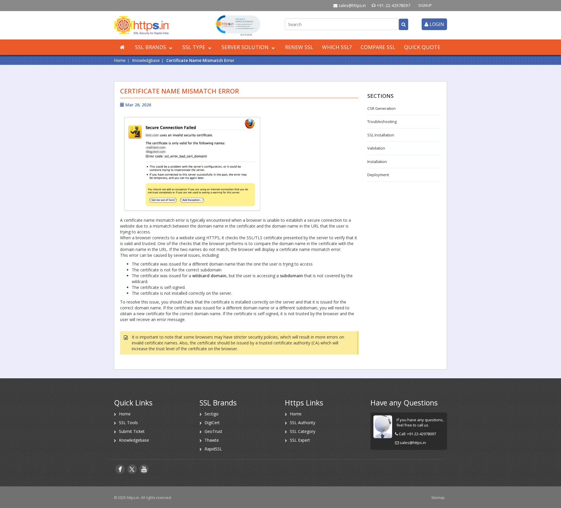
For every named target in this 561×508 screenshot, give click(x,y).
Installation (377, 161)
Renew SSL (299, 47)
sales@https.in (351, 5)
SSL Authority (302, 422)
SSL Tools (128, 422)
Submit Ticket (132, 431)
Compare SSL (378, 47)
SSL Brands (151, 47)
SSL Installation (380, 135)
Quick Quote (422, 47)
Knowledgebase (134, 440)
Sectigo (212, 414)
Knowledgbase (146, 60)
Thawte (212, 440)
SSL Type (194, 47)
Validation (376, 148)
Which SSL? (337, 47)
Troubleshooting (381, 121)
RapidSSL (213, 449)
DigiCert (212, 422)
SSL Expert (300, 440)
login (436, 24)
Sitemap (438, 497)
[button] (237, 25)
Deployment (378, 174)
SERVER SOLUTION (245, 47)
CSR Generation (381, 108)
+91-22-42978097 (392, 5)
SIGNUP (425, 5)
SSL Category (302, 431)
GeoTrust (213, 431)
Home (120, 60)
